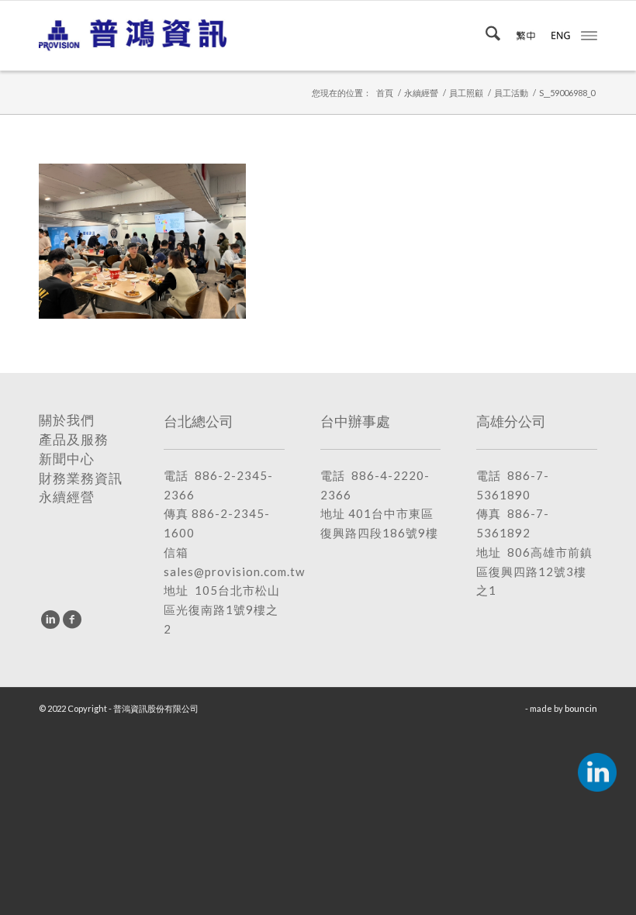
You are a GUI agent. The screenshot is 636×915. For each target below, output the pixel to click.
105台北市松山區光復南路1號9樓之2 (222, 609)
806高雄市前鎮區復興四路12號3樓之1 (534, 571)
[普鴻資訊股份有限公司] (132, 36)
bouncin (581, 708)
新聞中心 (67, 459)
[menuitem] (485, 36)
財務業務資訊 (81, 478)
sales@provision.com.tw (234, 571)
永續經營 (67, 497)
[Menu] (589, 34)
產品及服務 (74, 439)
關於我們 (67, 420)
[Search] (485, 36)
